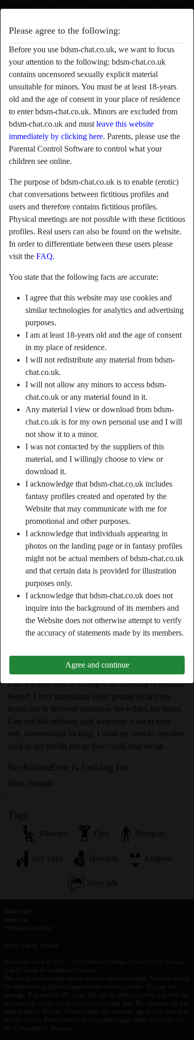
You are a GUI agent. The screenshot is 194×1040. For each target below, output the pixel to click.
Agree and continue (97, 664)
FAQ (44, 256)
